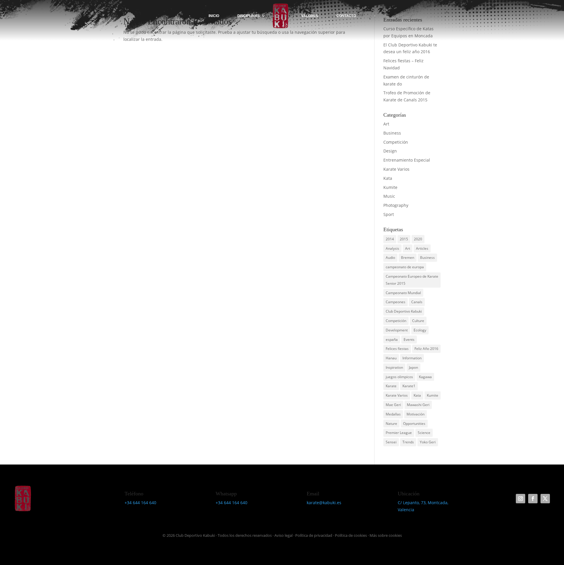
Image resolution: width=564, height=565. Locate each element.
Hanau (391, 358)
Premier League (399, 432)
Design (390, 151)
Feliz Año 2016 (426, 348)
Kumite (390, 187)
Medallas (393, 414)
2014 (390, 239)
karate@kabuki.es (324, 502)
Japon (413, 367)
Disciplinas (248, 16)
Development (397, 330)
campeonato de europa (405, 266)
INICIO (214, 16)
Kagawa (425, 376)
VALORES (309, 16)
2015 (404, 239)
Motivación (415, 414)
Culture (418, 320)
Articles (422, 248)
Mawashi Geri (418, 404)
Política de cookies (351, 535)
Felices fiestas (397, 348)
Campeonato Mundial (403, 292)
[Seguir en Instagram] (520, 498)
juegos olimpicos (399, 376)
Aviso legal (283, 535)
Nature (391, 423)
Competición (395, 142)
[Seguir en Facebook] (533, 498)
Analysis (392, 248)
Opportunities (414, 423)
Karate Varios (396, 169)
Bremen (407, 257)
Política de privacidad (313, 535)
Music (389, 196)
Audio (390, 257)
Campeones (395, 301)
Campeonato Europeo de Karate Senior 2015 (412, 280)
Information (412, 358)
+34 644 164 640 (140, 502)
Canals (416, 301)
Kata (387, 178)
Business (392, 133)
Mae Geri (393, 404)
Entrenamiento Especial (406, 160)
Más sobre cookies (386, 535)
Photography (395, 205)
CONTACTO (346, 16)
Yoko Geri (428, 442)
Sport (388, 214)
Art (386, 124)
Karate (391, 385)
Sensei (391, 442)
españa (392, 339)
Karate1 (408, 385)
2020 (418, 239)
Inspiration (394, 367)
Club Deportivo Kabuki (404, 311)
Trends (408, 442)
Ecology (420, 330)
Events (409, 339)
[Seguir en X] (545, 498)
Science (424, 432)
